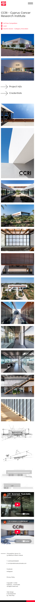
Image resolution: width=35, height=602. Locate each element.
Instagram (10, 571)
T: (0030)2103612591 (13, 561)
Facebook (9, 569)
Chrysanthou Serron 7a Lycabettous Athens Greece (15, 554)
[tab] (17, 87)
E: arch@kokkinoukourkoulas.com (16, 563)
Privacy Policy (11, 577)
